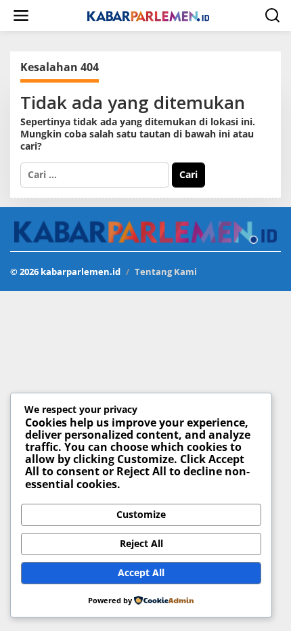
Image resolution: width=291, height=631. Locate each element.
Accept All (141, 572)
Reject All (141, 543)
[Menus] (21, 15)
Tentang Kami (166, 271)
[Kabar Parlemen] (148, 15)
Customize (141, 514)
